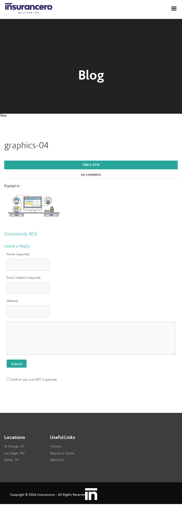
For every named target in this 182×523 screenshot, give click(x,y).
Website (12, 301)
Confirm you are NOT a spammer (33, 379)
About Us (57, 460)
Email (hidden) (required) (24, 278)
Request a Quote (62, 453)
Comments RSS (20, 234)
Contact (55, 446)
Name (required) (18, 254)
